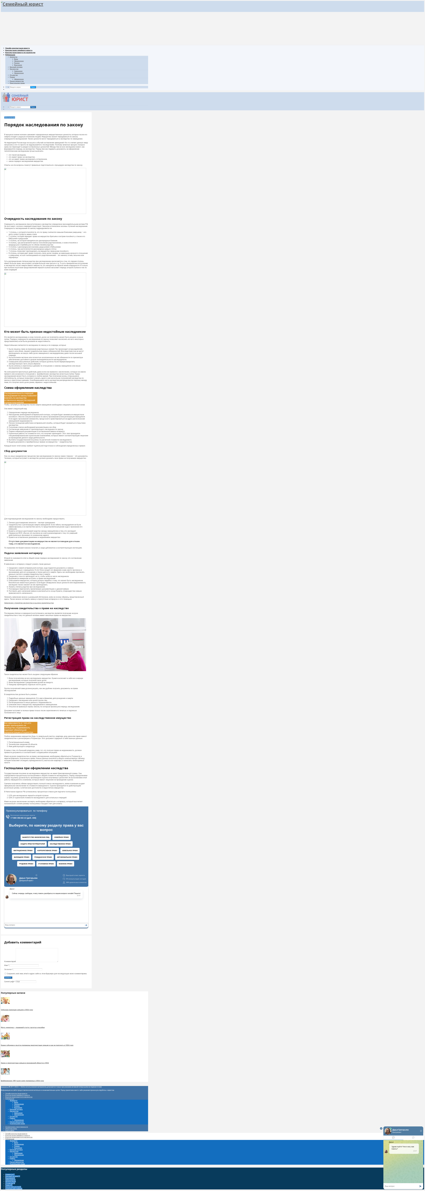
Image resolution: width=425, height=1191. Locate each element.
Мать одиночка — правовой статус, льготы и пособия (23, 1027)
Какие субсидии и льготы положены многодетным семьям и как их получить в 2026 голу (37, 1045)
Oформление (19, 73)
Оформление (19, 61)
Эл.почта (8, 969)
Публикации (10, 55)
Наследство (14, 69)
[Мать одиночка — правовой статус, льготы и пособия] (5, 1021)
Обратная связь (11, 1129)
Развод (12, 77)
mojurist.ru (4, 1087)
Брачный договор (16, 67)
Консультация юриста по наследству (20, 52)
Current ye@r (9, 982)
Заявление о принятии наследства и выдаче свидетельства (29, 603)
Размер (17, 63)
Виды (16, 59)
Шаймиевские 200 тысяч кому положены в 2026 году (22, 1081)
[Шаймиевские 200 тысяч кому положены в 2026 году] (5, 1074)
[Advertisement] (212, 28)
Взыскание (18, 65)
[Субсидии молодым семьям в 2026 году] (5, 1003)
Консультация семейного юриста (18, 50)
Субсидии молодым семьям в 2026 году (17, 1010)
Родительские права (17, 83)
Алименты (13, 57)
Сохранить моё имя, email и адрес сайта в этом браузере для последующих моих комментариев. (47, 974)
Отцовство (14, 75)
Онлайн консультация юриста (17, 48)
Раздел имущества (17, 81)
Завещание (18, 71)
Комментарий (10, 961)
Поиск (33, 87)
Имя (6, 965)
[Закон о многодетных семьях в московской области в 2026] (5, 1057)
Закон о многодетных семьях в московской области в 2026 (25, 1063)
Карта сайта (9, 1130)
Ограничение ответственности (16, 1127)
